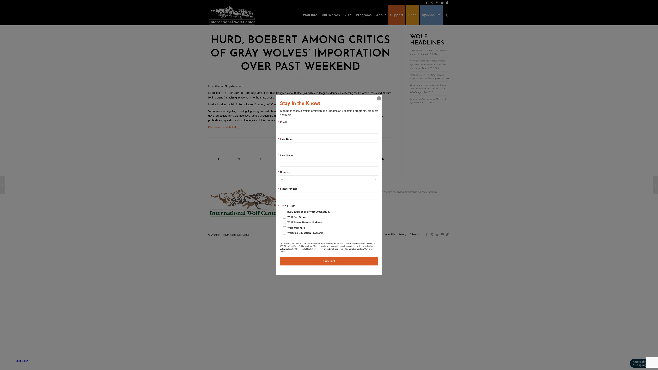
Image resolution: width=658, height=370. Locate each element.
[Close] (379, 98)
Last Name (286, 155)
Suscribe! (329, 261)
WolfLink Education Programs (305, 233)
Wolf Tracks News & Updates (304, 222)
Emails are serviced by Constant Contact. (346, 248)
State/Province (288, 188)
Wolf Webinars (296, 227)
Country (285, 172)
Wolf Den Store (296, 217)
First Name (286, 139)
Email (283, 122)
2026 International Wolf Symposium (308, 212)
